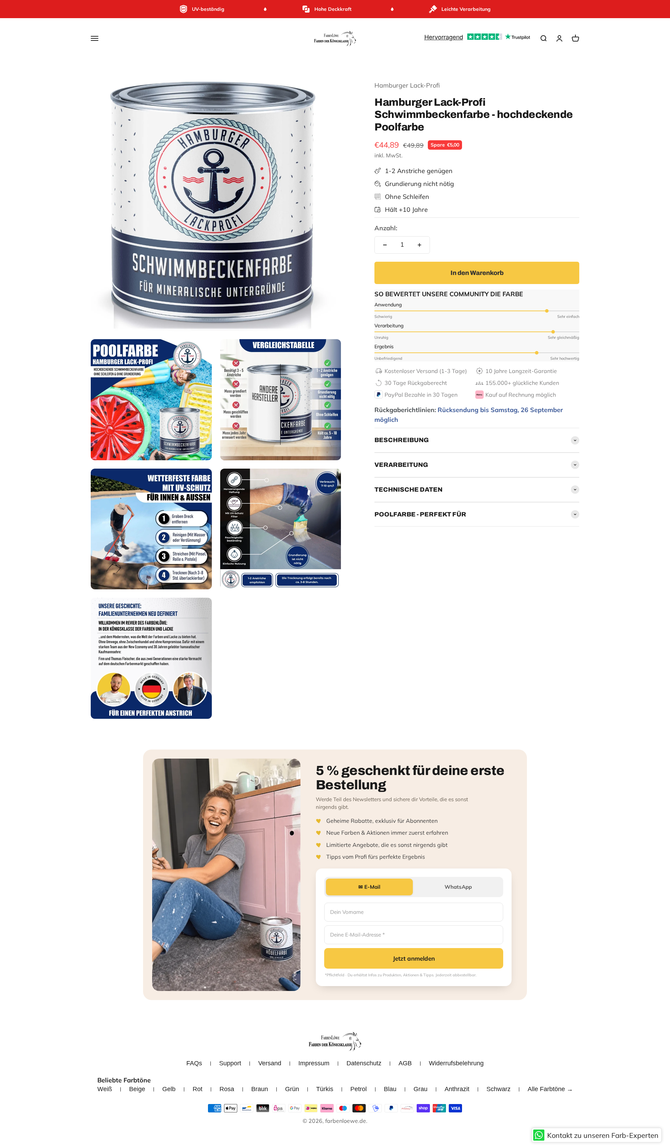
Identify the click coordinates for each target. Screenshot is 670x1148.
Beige (137, 1089)
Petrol (358, 1089)
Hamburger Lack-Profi (407, 85)
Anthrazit (457, 1089)
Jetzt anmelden (414, 958)
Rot (197, 1089)
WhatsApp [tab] (458, 887)
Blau (390, 1089)
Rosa (226, 1089)
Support (230, 1063)
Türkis (324, 1089)
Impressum (313, 1063)
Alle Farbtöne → (550, 1089)
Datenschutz (364, 1063)
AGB (405, 1063)
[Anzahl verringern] (385, 245)
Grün (292, 1089)
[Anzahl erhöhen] (419, 245)
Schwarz (498, 1089)
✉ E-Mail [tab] (369, 887)
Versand (269, 1063)
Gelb (169, 1089)
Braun (259, 1089)
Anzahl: (385, 228)
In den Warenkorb (477, 272)
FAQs (194, 1063)
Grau (420, 1089)
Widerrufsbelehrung (456, 1063)
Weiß (104, 1089)
